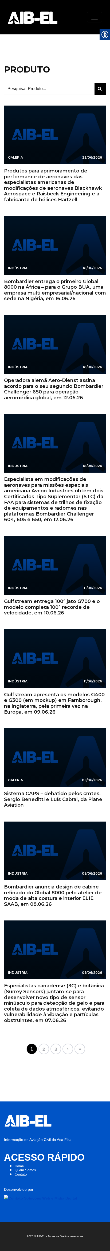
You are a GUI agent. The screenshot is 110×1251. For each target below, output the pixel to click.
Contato (21, 1174)
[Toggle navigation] (94, 17)
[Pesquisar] (100, 89)
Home (19, 1166)
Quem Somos (25, 1170)
